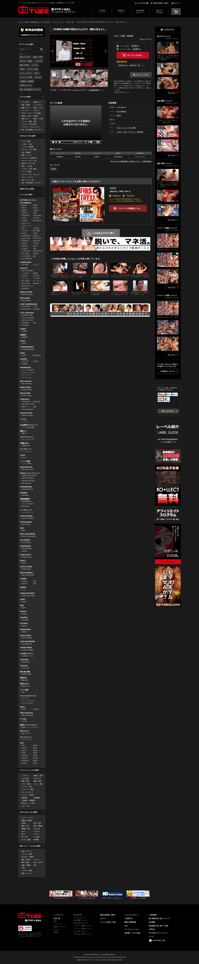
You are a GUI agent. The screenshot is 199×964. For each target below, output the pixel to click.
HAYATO (25, 758)
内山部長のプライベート (29, 425)
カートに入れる (134, 55)
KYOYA (24, 763)
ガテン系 (38, 77)
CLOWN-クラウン (26, 654)
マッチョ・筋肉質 (27, 147)
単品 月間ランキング (80, 923)
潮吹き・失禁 (37, 57)
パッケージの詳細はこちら (129, 208)
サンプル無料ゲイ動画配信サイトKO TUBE (34, 22)
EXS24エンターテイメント (30, 473)
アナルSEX (25, 102)
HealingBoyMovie (27, 347)
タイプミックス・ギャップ (30, 174)
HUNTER (25, 241)
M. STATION (26, 256)
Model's (36, 236)
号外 (34, 249)
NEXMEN (23, 493)
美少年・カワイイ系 (28, 163)
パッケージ (57, 924)
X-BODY (25, 221)
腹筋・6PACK (24, 65)
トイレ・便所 (38, 784)
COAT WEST (26, 306)
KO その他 (25, 254)
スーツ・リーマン (26, 73)
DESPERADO (25, 546)
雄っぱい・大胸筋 (26, 61)
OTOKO (36, 254)
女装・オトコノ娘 (27, 180)
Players (24, 626)
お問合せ (152, 929)
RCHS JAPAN (25, 636)
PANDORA (26, 215)
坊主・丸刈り (38, 862)
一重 (23, 868)
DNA (22, 605)
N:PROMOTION (26, 487)
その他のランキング (167, 371)
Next (105, 51)
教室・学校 (25, 781)
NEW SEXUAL (27, 644)
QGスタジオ (24, 731)
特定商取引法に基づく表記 (158, 926)
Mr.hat (22, 707)
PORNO (24, 364)
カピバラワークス (26, 437)
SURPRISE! (26, 236)
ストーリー (25, 110)
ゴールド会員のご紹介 (108, 922)
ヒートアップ (26, 375)
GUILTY (36, 361)
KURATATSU (26, 309)
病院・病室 (37, 781)
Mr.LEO (35, 709)
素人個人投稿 (25, 672)
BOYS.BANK (25, 298)
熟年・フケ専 (38, 118)
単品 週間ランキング (80, 920)
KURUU (24, 213)
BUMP (35, 205)
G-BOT (22, 341)
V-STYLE (36, 276)
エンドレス (37, 281)
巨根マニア (26, 407)
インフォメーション (131, 929)
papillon (24, 551)
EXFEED (36, 309)
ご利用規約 (153, 915)
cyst (23, 692)
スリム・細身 (26, 141)
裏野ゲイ (23, 431)
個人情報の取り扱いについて (159, 918)
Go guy (24, 233)
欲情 (34, 407)
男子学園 (36, 231)
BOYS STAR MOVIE (27, 534)
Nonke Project (25, 387)
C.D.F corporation (27, 313)
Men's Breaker (26, 381)
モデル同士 (25, 778)
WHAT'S (24, 584)
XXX (23, 228)
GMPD (22, 69)
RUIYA (24, 751)
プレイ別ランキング (80, 931)
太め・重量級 (26, 152)
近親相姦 (37, 798)
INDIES (24, 210)
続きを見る (171, 93)
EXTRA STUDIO (26, 567)
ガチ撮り (36, 228)
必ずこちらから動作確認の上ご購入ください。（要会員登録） (131, 161)
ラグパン (37, 834)
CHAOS (24, 276)
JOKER (35, 210)
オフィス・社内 (27, 786)
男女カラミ (25, 118)
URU (35, 763)
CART (176, 11)
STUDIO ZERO (25, 262)
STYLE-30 (24, 666)
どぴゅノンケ (26, 226)
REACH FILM (25, 393)
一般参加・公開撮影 (26, 81)
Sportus (24, 243)
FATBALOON (26, 569)
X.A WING (25, 325)
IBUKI (35, 751)
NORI (35, 753)
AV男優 (36, 839)
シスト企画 (24, 690)
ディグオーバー (26, 449)
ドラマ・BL (25, 806)
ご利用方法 (128, 918)
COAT (35, 306)
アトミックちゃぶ (28, 701)
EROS (35, 208)
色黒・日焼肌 (26, 865)
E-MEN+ (23, 329)
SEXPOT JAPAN (28, 478)
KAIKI (24, 753)
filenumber (25, 506)
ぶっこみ (25, 278)
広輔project (24, 443)
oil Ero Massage (27, 409)
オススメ (57, 929)
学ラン (24, 831)
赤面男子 (23, 335)
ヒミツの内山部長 (28, 427)
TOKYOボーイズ (28, 286)
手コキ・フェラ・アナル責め (31, 113)
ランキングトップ (80, 917)
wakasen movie (26, 413)
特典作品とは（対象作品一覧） (130, 65)
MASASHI (25, 761)
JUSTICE (23, 359)
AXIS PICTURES (26, 516)
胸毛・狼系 (25, 862)
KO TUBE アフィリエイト (158, 933)
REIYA (35, 761)
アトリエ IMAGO (28, 370)
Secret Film (37, 215)
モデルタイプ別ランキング (83, 934)
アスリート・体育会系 (29, 158)
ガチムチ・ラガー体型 (29, 149)
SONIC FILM (37, 251)
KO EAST (23, 268)
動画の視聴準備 (130, 922)
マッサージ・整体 (26, 77)
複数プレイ (37, 102)
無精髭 (53, 169)
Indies (35, 246)
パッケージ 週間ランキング (83, 926)
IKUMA (35, 758)
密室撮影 (24, 798)
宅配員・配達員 (27, 820)
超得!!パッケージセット (28, 725)
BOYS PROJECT (28, 271)
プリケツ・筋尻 (32, 69)
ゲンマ (24, 590)
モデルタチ (37, 778)
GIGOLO (25, 246)
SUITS (24, 218)
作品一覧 (70, 22)
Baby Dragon (26, 483)
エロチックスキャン (29, 373)
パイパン (35, 65)
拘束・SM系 (26, 105)
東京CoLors (24, 684)
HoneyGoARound (28, 481)
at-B (34, 323)
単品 (55, 921)
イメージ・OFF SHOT (29, 124)
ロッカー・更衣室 (27, 795)
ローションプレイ (27, 792)
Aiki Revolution (26, 522)
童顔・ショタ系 (27, 166)
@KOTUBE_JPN (158, 940)
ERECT (23, 561)
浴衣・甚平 (37, 823)
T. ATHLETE (26, 251)
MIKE (35, 748)
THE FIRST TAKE (28, 404)
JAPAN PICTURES (27, 593)
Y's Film (23, 719)
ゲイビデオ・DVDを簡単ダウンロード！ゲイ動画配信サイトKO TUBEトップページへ (29, 915)
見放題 (56, 932)
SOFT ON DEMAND (27, 641)
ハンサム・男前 (27, 870)
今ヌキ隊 (25, 265)
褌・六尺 (24, 837)
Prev (52, 51)
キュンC (36, 265)
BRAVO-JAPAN (26, 292)
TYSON (36, 243)
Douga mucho (25, 555)
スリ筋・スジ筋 (27, 144)
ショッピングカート (131, 915)
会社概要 (152, 922)
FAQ (126, 926)
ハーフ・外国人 (27, 171)
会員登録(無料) (94, 90)
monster (36, 283)
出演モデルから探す (27, 189)
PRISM (24, 632)
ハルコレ (23, 419)
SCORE (24, 249)
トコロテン (38, 61)
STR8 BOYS (24, 399)
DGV (22, 743)
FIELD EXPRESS (26, 573)
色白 (35, 865)
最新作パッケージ (60, 927)
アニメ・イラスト (27, 177)
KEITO (35, 756)
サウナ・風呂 (26, 784)
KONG (22, 599)
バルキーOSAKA (28, 504)
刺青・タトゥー (27, 873)
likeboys (23, 611)
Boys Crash (26, 283)
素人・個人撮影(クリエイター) (30, 89)
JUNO (35, 233)
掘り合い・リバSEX (28, 803)
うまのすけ (26, 273)
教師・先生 (25, 826)
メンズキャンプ (26, 510)
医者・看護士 (38, 826)
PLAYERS (24, 623)
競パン (37, 73)
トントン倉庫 (25, 461)
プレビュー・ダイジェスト (30, 127)
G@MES (23, 579)
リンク (151, 937)
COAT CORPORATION (28, 304)
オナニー (37, 110)
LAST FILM (26, 524)
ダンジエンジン (26, 737)
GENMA (23, 587)
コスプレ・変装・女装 (29, 121)
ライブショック (27, 378)
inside (24, 355)
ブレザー (37, 831)
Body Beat (37, 355)
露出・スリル (38, 107)
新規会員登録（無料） (161, 3)
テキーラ (25, 698)
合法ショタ (26, 223)
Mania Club (26, 238)
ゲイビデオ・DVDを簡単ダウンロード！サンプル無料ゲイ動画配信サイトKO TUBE (46, 3)
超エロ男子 (26, 281)
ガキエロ (25, 231)
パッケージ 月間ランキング (83, 928)
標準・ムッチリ (27, 155)
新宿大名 (23, 678)
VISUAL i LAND (27, 320)
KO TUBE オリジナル (28, 200)
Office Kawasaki (26, 713)
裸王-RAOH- (37, 221)
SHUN (35, 745)
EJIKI (23, 608)
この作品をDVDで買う (103, 233)
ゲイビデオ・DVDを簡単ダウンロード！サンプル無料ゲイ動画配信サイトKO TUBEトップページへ (33, 9)
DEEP (24, 208)
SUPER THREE (26, 648)
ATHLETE (36, 402)
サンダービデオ (27, 703)
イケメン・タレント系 (29, 160)
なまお (22, 455)
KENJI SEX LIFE (26, 467)
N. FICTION (37, 238)
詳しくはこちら (168, 411)
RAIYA (24, 748)
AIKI (23, 745)
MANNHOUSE (25, 368)
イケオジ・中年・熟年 (29, 169)
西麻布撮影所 (25, 499)
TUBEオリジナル (25, 85)
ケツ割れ (37, 837)
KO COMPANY (25, 203)
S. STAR (36, 218)
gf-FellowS (25, 323)
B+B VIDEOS (25, 540)
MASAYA (25, 756)
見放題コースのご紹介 (132, 933)
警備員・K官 (26, 828)
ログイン (177, 3)
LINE (35, 213)
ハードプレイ (38, 105)
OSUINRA (24, 617)
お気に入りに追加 (142, 75)
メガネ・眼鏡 (26, 839)
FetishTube (24, 660)
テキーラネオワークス (28, 696)
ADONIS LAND (27, 315)
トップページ (102, 11)
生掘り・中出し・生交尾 (30, 116)
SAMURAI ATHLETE (29, 476)
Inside (22, 353)
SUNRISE (25, 288)
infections (36, 241)
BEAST (24, 205)
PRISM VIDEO (25, 629)
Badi (22, 528)
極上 (34, 256)
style (34, 581)
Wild (34, 584)
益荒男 (35, 273)
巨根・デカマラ (25, 57)
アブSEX (36, 278)
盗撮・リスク (26, 107)
